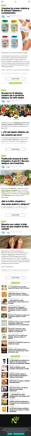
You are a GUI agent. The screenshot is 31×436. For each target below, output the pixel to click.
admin (8, 16)
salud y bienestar (25, 193)
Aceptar (10, 433)
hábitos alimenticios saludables (9, 190)
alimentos (17, 122)
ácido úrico (11, 254)
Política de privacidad (19, 433)
